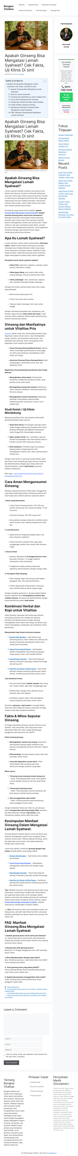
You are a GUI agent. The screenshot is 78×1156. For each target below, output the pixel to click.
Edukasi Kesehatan (13, 987)
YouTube (66, 112)
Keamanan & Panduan (49, 5)
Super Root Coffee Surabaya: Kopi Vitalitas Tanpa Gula (66, 175)
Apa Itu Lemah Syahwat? (21, 94)
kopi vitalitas (32, 989)
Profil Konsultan (41, 10)
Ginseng (8, 333)
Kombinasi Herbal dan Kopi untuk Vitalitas (27, 102)
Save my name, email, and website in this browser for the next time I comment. (26, 1055)
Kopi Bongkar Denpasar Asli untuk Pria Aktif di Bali (66, 214)
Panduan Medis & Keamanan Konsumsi (65, 152)
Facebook (66, 110)
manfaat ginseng (41, 989)
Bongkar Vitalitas (9, 8)
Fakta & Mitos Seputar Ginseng (23, 105)
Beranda (21, 5)
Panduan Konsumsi (36, 1091)
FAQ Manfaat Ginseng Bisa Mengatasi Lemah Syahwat (26, 114)
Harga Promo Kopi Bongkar (20, 863)
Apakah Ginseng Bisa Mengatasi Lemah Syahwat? (26, 90)
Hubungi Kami (55, 10)
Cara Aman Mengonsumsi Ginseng (24, 99)
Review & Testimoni (25, 10)
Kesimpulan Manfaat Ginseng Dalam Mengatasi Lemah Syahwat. (25, 108)
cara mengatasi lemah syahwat (17, 989)
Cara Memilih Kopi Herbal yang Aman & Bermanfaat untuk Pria (26, 993)
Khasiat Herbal (33, 5)
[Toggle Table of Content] (44, 81)
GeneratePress (51, 1153)
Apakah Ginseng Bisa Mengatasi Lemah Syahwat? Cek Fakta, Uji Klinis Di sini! (22, 85)
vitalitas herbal (9, 991)
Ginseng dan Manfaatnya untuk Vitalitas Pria (28, 97)
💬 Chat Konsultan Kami (66, 97)
